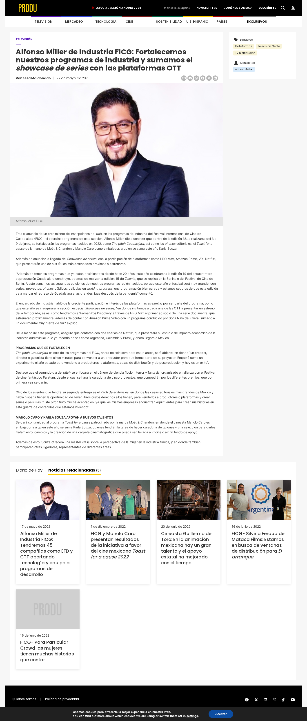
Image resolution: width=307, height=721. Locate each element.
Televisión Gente (269, 46)
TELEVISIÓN (43, 21)
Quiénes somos (24, 699)
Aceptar (221, 714)
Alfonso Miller (244, 69)
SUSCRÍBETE (267, 8)
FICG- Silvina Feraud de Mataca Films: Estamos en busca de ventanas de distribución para (258, 545)
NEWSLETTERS (206, 8)
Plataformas (243, 46)
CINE (129, 21)
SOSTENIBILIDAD (169, 21)
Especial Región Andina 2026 (118, 8)
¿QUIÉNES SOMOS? (238, 8)
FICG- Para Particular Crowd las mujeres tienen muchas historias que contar (47, 651)
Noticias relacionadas (74, 470)
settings (192, 716)
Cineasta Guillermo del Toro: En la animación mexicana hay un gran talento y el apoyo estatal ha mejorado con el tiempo (187, 548)
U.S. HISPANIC (197, 21)
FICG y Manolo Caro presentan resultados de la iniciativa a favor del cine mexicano (118, 545)
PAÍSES (222, 21)
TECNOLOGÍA (105, 21)
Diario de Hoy (29, 470)
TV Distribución (245, 53)
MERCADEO (74, 21)
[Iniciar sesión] (293, 8)
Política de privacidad (62, 699)
